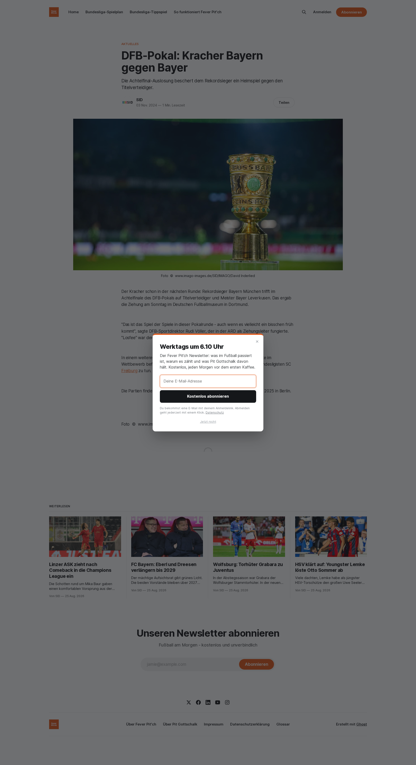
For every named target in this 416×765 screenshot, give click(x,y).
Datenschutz (215, 412)
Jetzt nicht (208, 421)
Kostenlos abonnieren (208, 396)
